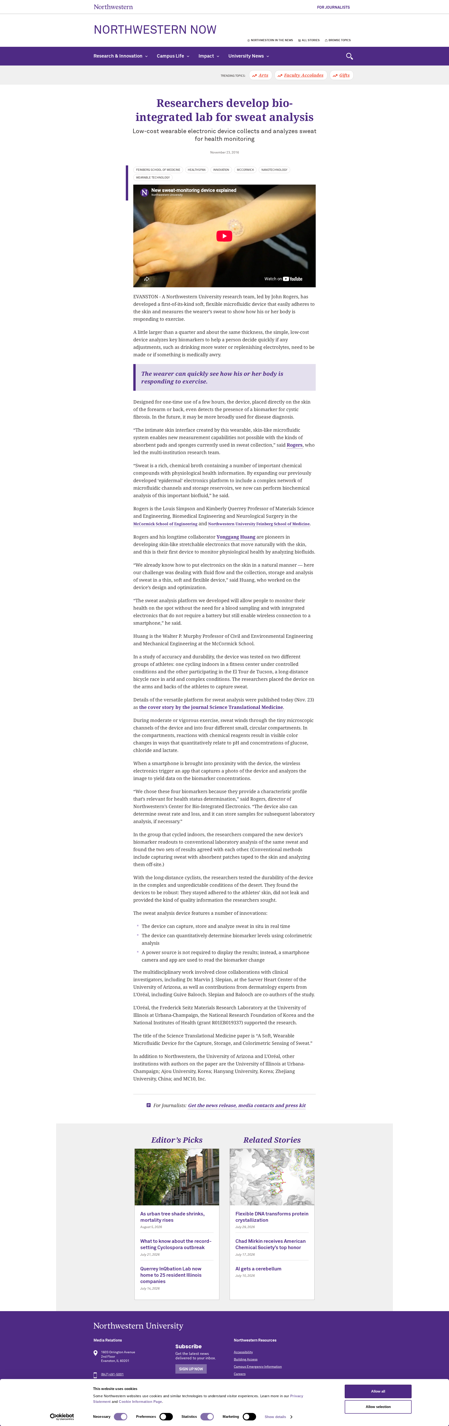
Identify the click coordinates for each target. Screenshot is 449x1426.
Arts (263, 75)
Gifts (344, 75)
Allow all (378, 1391)
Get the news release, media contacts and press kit (246, 1105)
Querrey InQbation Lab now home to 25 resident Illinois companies (171, 1275)
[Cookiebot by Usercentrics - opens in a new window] (62, 1416)
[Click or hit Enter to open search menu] (349, 56)
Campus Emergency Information (258, 1366)
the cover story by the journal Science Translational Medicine (211, 707)
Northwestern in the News (272, 40)
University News (246, 56)
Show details (275, 1417)
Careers (240, 1374)
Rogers (295, 445)
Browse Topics (340, 40)
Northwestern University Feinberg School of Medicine (259, 523)
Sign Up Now (191, 1369)
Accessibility (243, 1352)
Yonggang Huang (236, 537)
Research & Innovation (118, 56)
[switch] (166, 1416)
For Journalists (333, 7)
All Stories (311, 40)
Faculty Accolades (303, 75)
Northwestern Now (155, 30)
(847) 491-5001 (112, 1374)
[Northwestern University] (224, 1326)
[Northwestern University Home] (113, 6)
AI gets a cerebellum (258, 1269)
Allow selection (378, 1407)
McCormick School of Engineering (165, 523)
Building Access (245, 1359)
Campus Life (171, 56)
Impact (207, 56)
